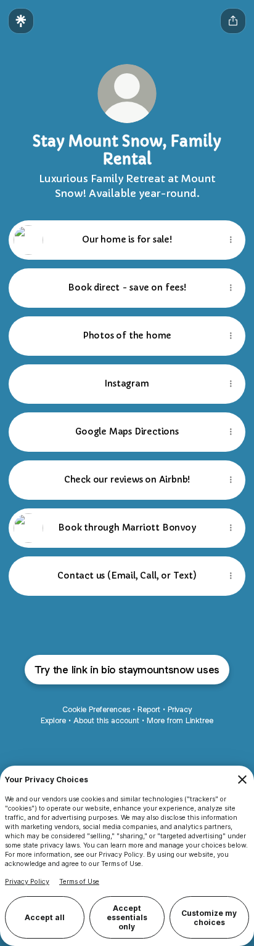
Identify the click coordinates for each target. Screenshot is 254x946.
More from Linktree (180, 720)
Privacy (180, 709)
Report (148, 709)
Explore (53, 720)
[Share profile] (233, 21)
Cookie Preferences (96, 709)
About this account (106, 720)
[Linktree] (21, 21)
